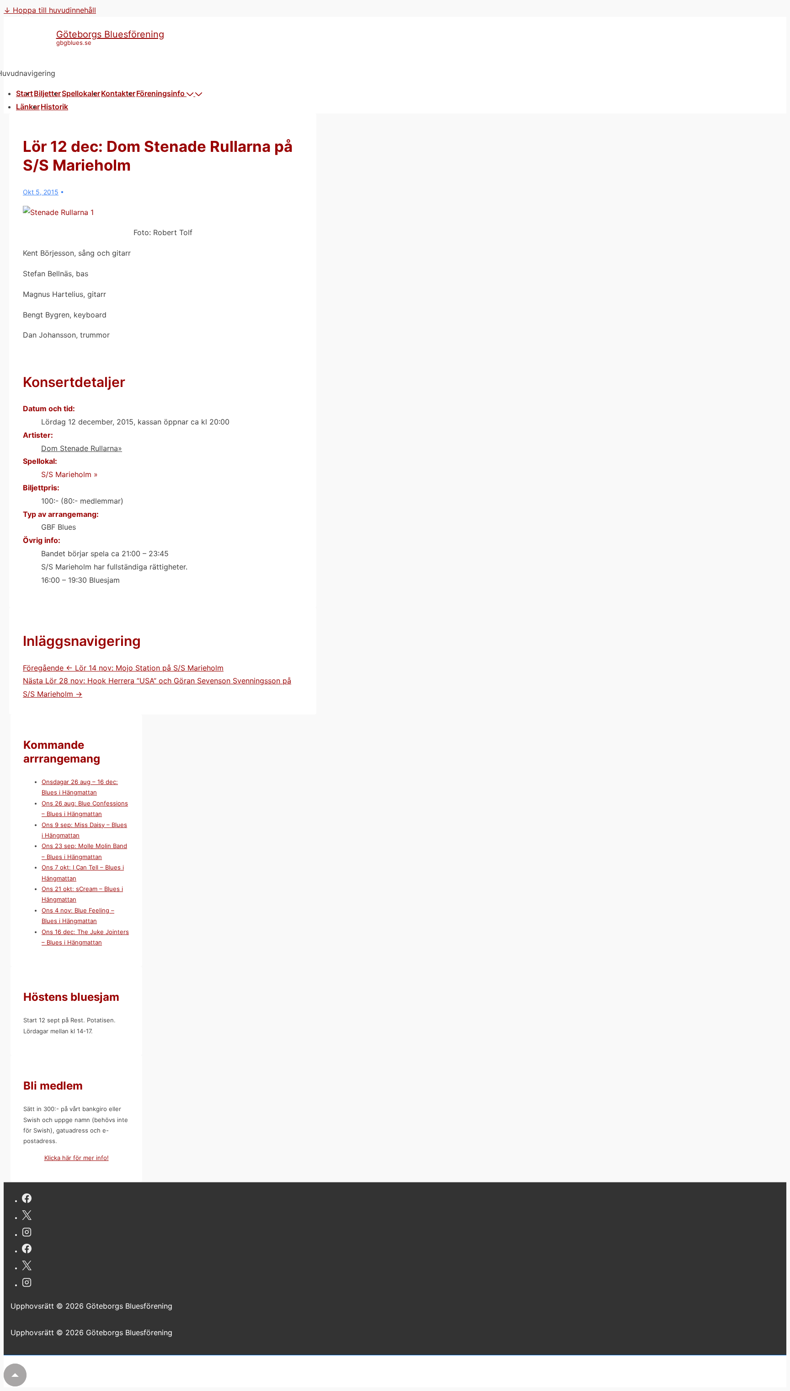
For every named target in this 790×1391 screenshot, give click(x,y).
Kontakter (118, 93)
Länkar (28, 106)
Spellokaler (81, 93)
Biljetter (47, 93)
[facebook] (27, 1199)
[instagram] (27, 1233)
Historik (54, 106)
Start (24, 93)
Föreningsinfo (160, 93)
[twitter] (27, 1216)
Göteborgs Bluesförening (110, 34)
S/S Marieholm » (69, 474)
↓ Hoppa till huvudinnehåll (50, 10)
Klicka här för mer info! (76, 1157)
